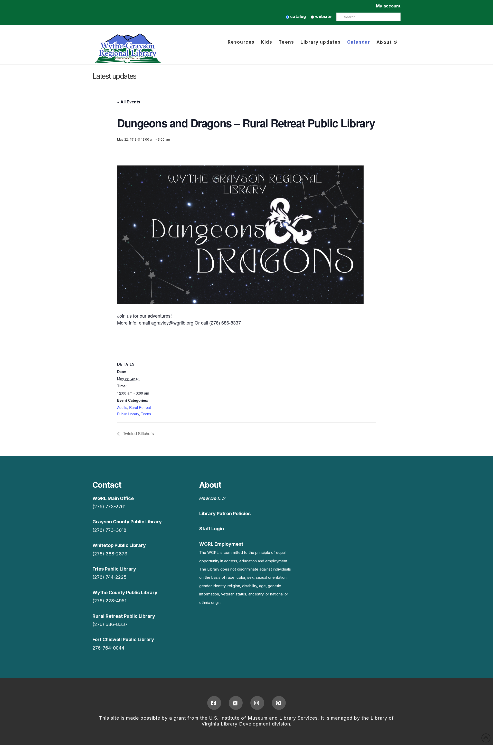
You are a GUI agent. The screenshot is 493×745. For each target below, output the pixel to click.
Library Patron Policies (225, 513)
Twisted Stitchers (138, 433)
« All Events (128, 102)
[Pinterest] (279, 703)
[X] (236, 703)
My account (388, 5)
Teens (146, 413)
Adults (122, 407)
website (322, 16)
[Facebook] (214, 703)
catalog (297, 16)
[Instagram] (257, 703)
